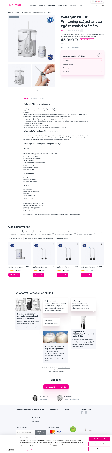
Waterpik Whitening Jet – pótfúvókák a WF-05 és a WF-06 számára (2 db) (40, 267)
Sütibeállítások (35, 421)
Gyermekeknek (62, 5)
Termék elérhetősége (86, 39)
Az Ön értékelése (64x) (73, 30)
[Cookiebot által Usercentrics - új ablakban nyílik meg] (10, 450)
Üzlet (81, 5)
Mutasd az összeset (30, 90)
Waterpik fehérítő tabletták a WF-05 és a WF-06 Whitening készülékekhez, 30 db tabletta (15, 267)
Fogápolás (33, 5)
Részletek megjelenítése (26, 450)
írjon (53, 371)
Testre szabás (98, 443)
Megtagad (99, 448)
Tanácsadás (73, 5)
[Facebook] (82, 412)
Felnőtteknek (43, 12)
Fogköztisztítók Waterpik (15, 238)
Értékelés (33, 98)
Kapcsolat (67, 415)
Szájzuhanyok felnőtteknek (42, 231)
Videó (42, 98)
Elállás (33, 419)
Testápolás (42, 5)
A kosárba (13, 274)
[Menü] (103, 5)
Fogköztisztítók (71, 231)
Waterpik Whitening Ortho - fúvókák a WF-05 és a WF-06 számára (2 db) (63, 267)
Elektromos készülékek (26, 12)
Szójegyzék (51, 413)
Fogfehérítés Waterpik (62, 238)
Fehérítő (49, 12)
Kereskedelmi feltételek (37, 412)
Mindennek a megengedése (99, 438)
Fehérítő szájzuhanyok (58, 231)
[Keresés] (92, 5)
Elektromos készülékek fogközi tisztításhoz (89, 231)
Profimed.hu (10, 12)
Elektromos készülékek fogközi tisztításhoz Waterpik (39, 238)
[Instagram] (86, 412)
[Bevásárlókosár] (99, 5)
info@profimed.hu (20, 412)
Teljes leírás (93, 36)
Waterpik (66, 47)
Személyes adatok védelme (38, 415)
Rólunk (66, 412)
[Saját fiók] (97, 5)
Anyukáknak (51, 5)
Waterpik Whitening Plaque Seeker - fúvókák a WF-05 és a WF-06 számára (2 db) (88, 267)
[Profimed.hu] (15, 5)
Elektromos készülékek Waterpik (27, 234)
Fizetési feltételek (36, 417)
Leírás (25, 98)
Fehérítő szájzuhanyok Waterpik (85, 234)
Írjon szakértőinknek (54, 387)
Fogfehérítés (12, 234)
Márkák (50, 412)
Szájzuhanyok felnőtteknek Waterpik (64, 234)
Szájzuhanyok (36, 12)
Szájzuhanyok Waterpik (45, 234)
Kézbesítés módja (36, 413)
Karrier (66, 413)
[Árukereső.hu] (80, 429)
